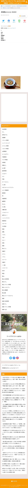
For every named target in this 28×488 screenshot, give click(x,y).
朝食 (3, 245)
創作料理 (4, 170)
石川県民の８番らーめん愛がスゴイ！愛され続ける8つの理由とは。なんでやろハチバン (13, 464)
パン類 (3, 265)
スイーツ (4, 259)
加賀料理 (4, 198)
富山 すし (4, 281)
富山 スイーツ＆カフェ (7, 295)
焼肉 (3, 229)
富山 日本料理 (5, 279)
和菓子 (3, 251)
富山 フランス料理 (6, 284)
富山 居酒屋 (5, 290)
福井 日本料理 (5, 301)
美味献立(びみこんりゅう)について (10, 368)
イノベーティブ (6, 143)
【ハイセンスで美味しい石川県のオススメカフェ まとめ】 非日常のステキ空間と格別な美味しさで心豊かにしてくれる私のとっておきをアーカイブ (13, 412)
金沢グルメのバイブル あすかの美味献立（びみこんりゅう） (13, 2)
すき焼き (4, 226)
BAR (3, 270)
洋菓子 (3, 262)
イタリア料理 (5, 148)
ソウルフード (5, 212)
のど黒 (3, 206)
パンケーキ (4, 267)
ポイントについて (11, 28)
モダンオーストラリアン (8, 187)
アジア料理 (4, 159)
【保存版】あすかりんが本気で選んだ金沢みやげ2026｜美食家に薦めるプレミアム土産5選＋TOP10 (13, 419)
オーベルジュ (5, 181)
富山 (3, 276)
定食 (3, 242)
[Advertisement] (14, 58)
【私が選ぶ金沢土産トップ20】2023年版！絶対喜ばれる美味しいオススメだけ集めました (14, 442)
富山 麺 (4, 292)
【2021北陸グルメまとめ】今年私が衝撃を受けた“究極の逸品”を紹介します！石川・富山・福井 (13, 384)
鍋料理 (3, 201)
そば (3, 237)
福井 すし (4, 304)
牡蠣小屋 (4, 209)
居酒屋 (3, 137)
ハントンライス (6, 218)
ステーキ (4, 223)
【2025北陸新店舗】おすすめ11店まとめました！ (14, 395)
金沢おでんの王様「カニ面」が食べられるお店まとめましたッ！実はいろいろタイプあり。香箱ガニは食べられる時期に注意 (13, 470)
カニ (3, 176)
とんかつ (4, 173)
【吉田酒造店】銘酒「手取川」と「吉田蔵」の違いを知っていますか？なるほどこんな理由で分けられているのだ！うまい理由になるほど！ (13, 425)
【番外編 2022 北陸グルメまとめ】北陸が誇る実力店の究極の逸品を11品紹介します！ (13, 437)
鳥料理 (3, 193)
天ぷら (3, 204)
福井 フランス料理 (6, 306)
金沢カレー (4, 215)
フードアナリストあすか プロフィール (11, 365)
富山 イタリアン (6, 287)
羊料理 (3, 162)
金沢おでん (4, 134)
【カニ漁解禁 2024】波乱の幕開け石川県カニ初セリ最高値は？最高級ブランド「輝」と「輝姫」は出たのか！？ (14, 406)
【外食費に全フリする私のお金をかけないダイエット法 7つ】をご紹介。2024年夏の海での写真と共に (13, 432)
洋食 (3, 179)
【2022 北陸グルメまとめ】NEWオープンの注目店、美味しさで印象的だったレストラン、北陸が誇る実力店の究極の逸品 (13, 390)
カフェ (3, 254)
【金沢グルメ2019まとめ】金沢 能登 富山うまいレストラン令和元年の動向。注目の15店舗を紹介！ (13, 448)
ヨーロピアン (5, 154)
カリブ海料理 (5, 190)
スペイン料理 (5, 145)
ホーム (3, 6)
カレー (3, 240)
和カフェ (4, 248)
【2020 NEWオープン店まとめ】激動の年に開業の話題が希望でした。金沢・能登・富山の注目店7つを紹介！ (14, 379)
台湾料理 (4, 151)
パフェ (3, 256)
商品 (3, 273)
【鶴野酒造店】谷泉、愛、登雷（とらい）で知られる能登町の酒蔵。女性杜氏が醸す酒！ (13, 460)
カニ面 (3, 184)
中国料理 (4, 157)
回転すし (4, 165)
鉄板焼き (4, 220)
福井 (3, 298)
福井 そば (4, 309)
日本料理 (8, 6)
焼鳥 (3, 231)
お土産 (3, 168)
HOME (15, 481)
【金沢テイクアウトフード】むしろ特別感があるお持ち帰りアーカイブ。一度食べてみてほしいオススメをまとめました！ (13, 454)
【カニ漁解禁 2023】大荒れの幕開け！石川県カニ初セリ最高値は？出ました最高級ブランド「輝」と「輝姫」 (14, 399)
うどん (3, 234)
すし (3, 132)
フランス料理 (5, 140)
